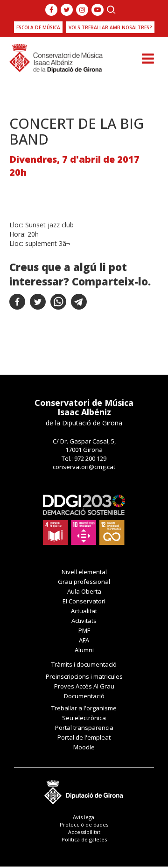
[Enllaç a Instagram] (82, 10)
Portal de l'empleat (84, 737)
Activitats (84, 620)
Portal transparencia (84, 727)
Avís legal (84, 817)
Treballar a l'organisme (84, 708)
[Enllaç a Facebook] (51, 10)
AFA (84, 640)
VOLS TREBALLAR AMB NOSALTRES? (110, 27)
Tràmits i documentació (84, 664)
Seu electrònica (84, 718)
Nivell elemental (84, 572)
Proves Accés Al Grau (84, 686)
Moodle (84, 747)
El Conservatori (84, 601)
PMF (84, 630)
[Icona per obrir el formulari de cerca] (111, 10)
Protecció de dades (84, 824)
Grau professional (84, 581)
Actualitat (84, 611)
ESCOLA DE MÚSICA (38, 27)
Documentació (84, 696)
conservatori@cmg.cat (84, 467)
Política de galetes (84, 839)
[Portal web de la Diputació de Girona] (84, 790)
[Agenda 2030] (84, 519)
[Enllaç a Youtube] (97, 10)
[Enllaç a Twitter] (67, 10)
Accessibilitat (84, 831)
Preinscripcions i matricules (84, 676)
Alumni (84, 650)
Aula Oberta (84, 591)
